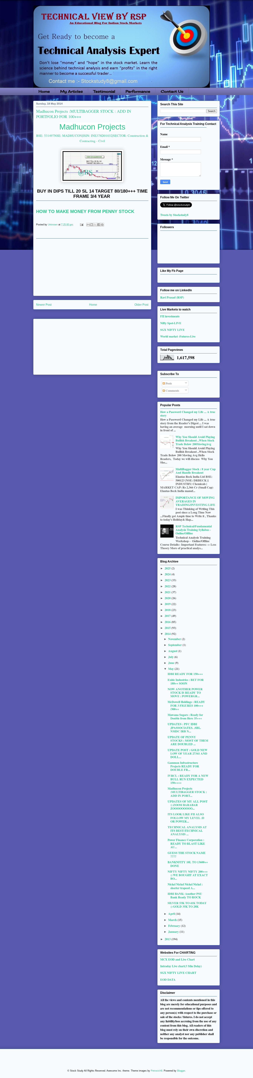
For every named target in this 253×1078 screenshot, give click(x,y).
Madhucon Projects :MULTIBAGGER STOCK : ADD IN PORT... (187, 791)
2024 (168, 574)
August (173, 651)
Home (44, 91)
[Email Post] (81, 224)
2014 (168, 634)
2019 (168, 604)
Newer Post (43, 304)
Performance (138, 91)
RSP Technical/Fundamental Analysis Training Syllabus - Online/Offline (194, 529)
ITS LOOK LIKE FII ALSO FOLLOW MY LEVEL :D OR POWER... (186, 817)
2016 (168, 622)
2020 (168, 598)
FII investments (169, 316)
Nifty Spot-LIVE (170, 323)
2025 (168, 568)
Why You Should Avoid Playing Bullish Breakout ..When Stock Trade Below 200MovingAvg (195, 440)
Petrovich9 (156, 1070)
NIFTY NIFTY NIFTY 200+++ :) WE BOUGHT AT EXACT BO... (188, 875)
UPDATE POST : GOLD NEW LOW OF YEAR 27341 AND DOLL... (187, 753)
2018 (168, 610)
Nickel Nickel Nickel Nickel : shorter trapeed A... (185, 886)
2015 (168, 628)
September (175, 645)
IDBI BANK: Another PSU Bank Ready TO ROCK (185, 895)
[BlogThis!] (92, 224)
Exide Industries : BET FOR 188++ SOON (186, 681)
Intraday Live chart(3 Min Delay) (181, 966)
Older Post (141, 304)
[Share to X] (95, 224)
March (172, 920)
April (172, 913)
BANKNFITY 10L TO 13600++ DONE (188, 864)
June (171, 663)
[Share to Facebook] (99, 224)
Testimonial (104, 91)
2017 (168, 616)
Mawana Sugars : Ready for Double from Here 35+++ (185, 716)
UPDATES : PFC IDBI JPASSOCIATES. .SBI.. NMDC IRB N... (184, 727)
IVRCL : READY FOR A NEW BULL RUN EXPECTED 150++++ (188, 779)
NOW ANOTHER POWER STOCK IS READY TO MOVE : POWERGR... (185, 692)
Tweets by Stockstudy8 (174, 215)
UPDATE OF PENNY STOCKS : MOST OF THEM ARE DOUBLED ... (188, 740)
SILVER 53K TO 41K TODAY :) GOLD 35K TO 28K (187, 905)
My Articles (71, 91)
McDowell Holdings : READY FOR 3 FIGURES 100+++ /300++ (186, 705)
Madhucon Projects (92, 126)
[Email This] (88, 224)
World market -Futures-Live (178, 336)
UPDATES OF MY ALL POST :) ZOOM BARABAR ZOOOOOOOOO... (188, 804)
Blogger (181, 1070)
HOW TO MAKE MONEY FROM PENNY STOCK (85, 211)
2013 (168, 939)
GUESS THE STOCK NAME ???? (187, 854)
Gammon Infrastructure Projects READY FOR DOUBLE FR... (183, 766)
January (173, 931)
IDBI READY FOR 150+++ (185, 674)
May (171, 668)
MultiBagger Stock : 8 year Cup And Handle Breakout (196, 471)
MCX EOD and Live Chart (177, 959)
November (175, 639)
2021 (168, 592)
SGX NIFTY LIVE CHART (178, 972)
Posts (168, 383)
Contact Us (172, 91)
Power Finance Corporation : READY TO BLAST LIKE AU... (186, 843)
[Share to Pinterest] (102, 224)
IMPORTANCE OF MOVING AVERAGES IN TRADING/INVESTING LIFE (195, 501)
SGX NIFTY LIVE (172, 330)
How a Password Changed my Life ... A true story (187, 413)
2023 (168, 580)
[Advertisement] (92, 267)
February (174, 925)
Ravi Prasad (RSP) (172, 297)
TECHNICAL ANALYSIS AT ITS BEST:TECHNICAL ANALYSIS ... (187, 830)
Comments (172, 390)
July (171, 657)
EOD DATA (168, 979)
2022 (168, 586)
